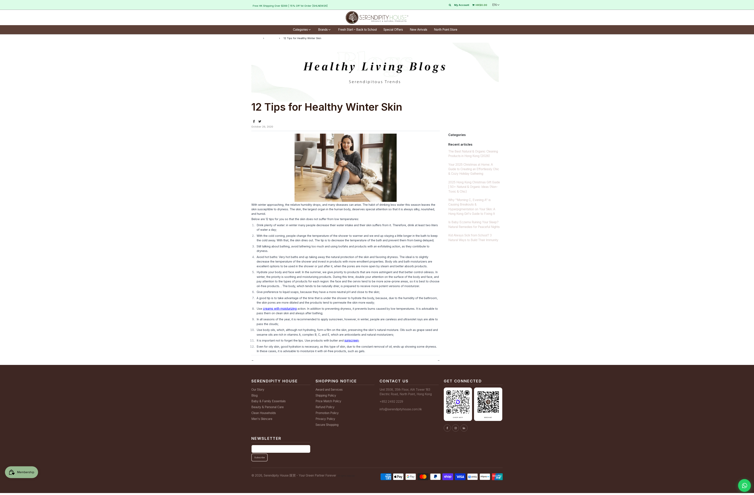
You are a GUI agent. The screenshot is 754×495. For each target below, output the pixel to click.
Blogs (271, 38)
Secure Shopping (327, 425)
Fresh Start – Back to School (357, 29)
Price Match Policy (328, 401)
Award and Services (329, 389)
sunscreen (351, 340)
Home (255, 38)
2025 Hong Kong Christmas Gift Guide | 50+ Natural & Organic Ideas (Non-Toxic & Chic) (474, 186)
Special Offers (393, 29)
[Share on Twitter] (259, 121)
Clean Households (263, 413)
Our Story (257, 389)
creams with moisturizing (280, 308)
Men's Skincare (261, 419)
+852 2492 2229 (391, 401)
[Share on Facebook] (253, 121)
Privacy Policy (325, 419)
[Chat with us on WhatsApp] (744, 485)
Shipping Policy (326, 395)
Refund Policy (325, 407)
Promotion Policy (327, 413)
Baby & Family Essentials (268, 401)
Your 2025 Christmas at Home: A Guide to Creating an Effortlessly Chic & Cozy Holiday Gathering (473, 169)
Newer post (428, 360)
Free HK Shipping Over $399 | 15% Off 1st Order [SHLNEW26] (290, 5)
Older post (262, 360)
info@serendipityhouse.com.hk (401, 409)
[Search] (450, 4)
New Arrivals (418, 29)
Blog (254, 395)
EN (494, 5)
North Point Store (445, 29)
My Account (461, 4)
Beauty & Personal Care (267, 407)
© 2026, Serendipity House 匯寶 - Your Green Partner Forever (293, 475)
